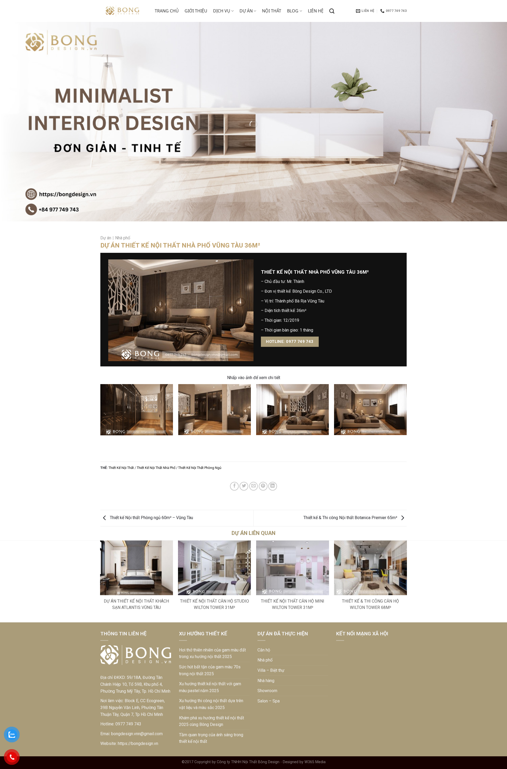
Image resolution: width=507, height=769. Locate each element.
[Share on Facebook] (234, 486)
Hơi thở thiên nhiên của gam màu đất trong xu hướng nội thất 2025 (212, 653)
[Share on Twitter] (244, 486)
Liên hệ (315, 11)
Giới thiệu (196, 11)
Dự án (246, 11)
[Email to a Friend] (253, 486)
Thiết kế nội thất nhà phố (156, 468)
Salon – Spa (268, 700)
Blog (292, 11)
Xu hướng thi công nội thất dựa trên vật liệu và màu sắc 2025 (211, 704)
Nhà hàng (265, 680)
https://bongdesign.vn (138, 743)
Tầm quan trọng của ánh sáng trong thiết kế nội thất (211, 738)
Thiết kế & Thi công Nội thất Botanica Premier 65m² (350, 517)
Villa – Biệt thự (270, 670)
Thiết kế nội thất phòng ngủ (199, 468)
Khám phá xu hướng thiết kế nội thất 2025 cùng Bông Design (211, 721)
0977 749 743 (128, 723)
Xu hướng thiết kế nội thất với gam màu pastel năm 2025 (210, 687)
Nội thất (271, 11)
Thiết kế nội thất (121, 468)
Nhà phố (122, 237)
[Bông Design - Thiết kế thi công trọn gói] (123, 11)
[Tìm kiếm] (331, 11)
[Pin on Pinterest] (263, 486)
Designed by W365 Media (304, 762)
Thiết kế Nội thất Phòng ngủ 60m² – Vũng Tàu (151, 517)
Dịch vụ (221, 11)
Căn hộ (263, 650)
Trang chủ (167, 11)
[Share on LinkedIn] (272, 486)
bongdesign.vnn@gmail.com (137, 733)
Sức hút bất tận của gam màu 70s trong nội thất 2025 (210, 670)
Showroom (267, 690)
